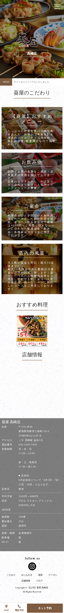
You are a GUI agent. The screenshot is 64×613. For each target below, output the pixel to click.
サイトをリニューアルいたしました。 (33, 82)
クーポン (52, 575)
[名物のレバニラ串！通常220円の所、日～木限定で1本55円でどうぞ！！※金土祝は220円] (32, 330)
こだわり (11, 575)
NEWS (6, 82)
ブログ (39, 581)
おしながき (26, 575)
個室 (40, 575)
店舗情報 (25, 581)
